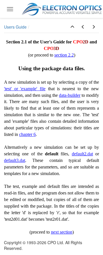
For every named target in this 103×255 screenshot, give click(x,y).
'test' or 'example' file (24, 88)
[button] (72, 26)
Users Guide (15, 27)
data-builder (69, 95)
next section (61, 232)
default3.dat (14, 160)
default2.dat (82, 153)
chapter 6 (27, 134)
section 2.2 (64, 55)
